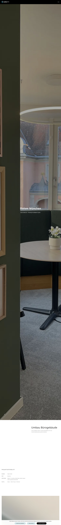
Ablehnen (31, 523)
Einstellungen (20, 523)
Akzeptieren (42, 523)
